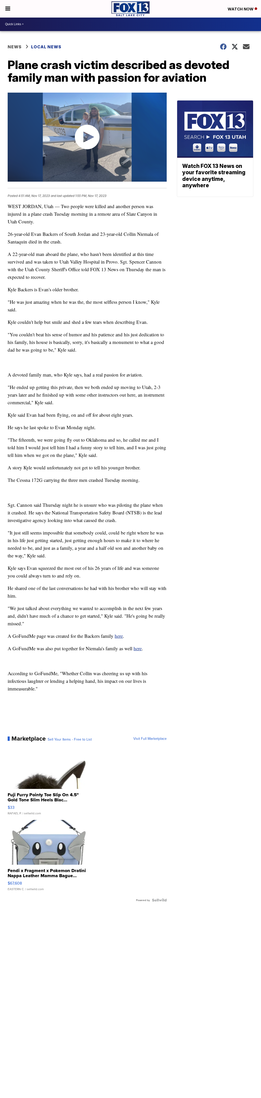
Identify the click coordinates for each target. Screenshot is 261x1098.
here (119, 636)
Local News (46, 46)
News (15, 46)
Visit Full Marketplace (150, 738)
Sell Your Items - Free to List (70, 739)
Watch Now (241, 9)
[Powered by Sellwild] (159, 900)
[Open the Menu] (8, 9)
